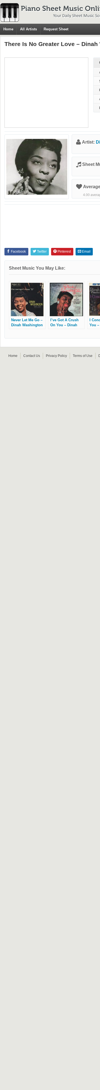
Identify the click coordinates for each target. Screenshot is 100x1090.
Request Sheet (56, 29)
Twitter (41, 251)
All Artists (28, 29)
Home (8, 29)
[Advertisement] (46, 92)
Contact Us (31, 356)
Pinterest (64, 251)
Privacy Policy (56, 356)
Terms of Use (82, 356)
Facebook (18, 251)
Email (86, 251)
